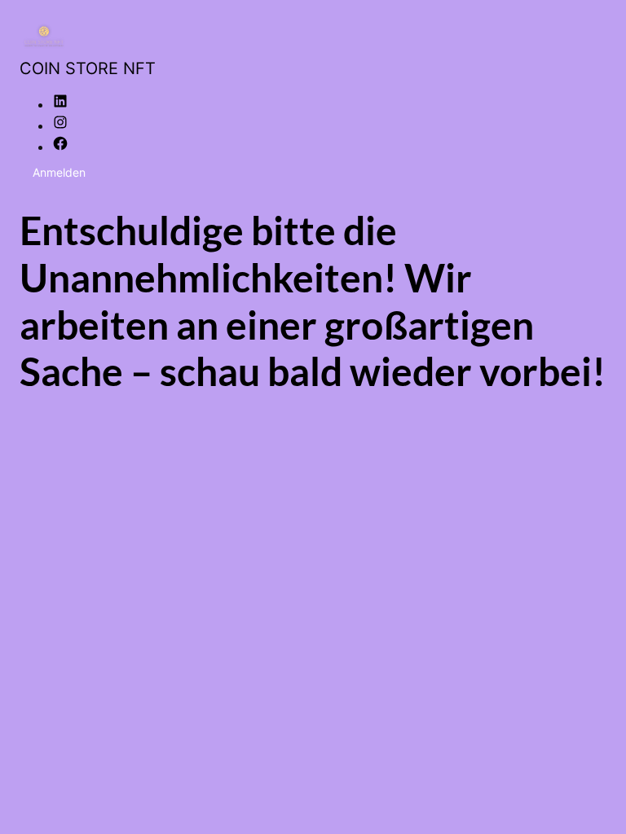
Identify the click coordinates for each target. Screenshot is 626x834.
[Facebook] (60, 146)
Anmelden (59, 172)
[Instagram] (60, 125)
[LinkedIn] (60, 104)
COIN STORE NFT (88, 68)
